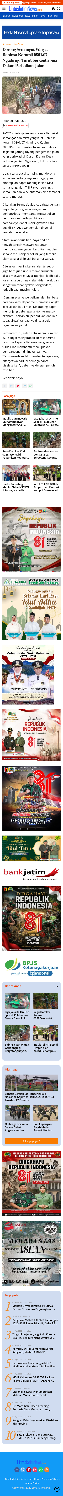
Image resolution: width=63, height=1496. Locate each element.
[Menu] (4, 8)
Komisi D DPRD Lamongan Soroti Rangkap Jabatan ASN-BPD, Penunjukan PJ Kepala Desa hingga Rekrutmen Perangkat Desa (33, 1350)
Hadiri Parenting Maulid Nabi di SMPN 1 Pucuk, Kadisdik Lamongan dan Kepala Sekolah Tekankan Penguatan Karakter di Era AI (15, 487)
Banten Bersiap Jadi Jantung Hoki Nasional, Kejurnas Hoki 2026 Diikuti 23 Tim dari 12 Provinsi (29, 1097)
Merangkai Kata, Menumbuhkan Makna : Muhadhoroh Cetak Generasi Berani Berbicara (32, 1393)
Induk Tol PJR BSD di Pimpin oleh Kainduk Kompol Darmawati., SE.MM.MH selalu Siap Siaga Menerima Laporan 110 (46, 487)
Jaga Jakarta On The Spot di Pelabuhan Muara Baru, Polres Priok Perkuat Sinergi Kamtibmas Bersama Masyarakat (46, 421)
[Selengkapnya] (57, 987)
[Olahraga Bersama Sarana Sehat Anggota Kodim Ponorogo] (17, 1113)
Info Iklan (34, 1479)
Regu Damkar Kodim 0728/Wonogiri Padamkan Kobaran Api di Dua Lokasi (15, 454)
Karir (23, 1479)
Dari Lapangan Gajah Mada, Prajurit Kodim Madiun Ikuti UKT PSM (44, 1127)
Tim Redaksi (11, 1479)
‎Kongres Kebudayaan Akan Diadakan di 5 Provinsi (35, 1422)
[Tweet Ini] (11, 386)
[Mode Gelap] (53, 8)
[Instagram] (34, 1470)
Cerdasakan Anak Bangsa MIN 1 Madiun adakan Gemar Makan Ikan (34, 1364)
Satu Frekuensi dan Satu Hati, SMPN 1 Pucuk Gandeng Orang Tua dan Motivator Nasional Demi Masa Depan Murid (36, 1436)
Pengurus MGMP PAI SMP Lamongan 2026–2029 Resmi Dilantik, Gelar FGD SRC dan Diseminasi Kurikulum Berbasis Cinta (35, 1322)
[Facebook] (17, 1470)
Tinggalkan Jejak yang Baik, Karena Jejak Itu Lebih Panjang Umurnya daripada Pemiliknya (33, 1336)
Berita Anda (7, 44)
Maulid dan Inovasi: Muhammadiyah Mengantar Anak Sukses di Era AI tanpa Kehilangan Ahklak (16, 421)
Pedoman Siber (50, 1479)
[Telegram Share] (24, 386)
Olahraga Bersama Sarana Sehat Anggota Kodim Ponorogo (16, 1127)
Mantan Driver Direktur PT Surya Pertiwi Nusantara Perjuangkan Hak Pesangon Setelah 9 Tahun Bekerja (34, 1307)
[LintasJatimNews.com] (25, 8)
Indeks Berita (32, 1483)
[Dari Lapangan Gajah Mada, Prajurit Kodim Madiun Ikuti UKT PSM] (45, 1113)
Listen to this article (17, 125)
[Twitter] (23, 1470)
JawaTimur (19, 44)
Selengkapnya (30, 1141)
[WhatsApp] (40, 1470)
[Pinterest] (29, 1470)
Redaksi (5, 72)
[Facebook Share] (4, 386)
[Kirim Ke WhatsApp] (30, 386)
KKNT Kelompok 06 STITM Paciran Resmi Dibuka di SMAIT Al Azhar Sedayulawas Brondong (33, 1379)
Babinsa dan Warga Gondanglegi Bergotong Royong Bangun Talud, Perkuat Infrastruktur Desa (46, 454)
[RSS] (46, 1470)
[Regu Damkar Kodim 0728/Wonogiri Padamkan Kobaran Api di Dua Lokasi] (16, 440)
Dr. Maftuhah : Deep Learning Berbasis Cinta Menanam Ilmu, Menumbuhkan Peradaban (31, 1407)
